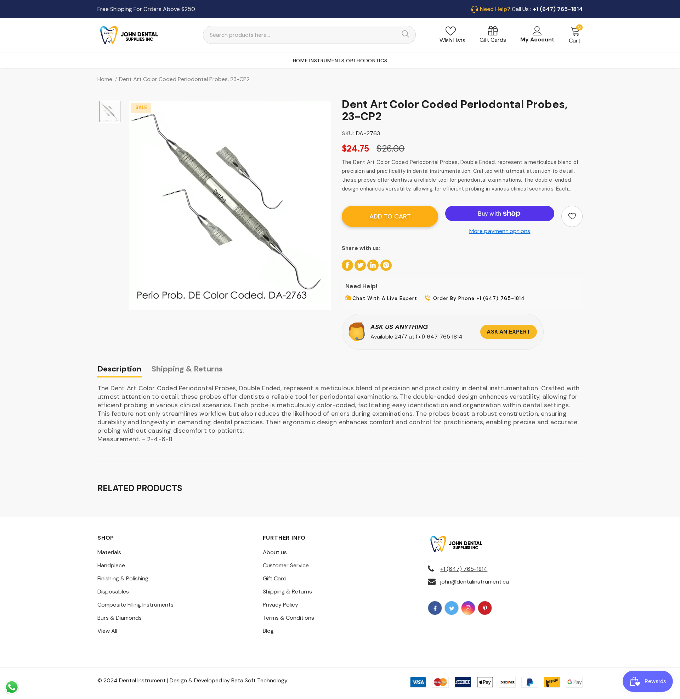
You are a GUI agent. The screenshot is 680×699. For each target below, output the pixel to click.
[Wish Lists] (572, 216)
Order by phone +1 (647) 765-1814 (479, 298)
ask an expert (509, 331)
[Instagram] (468, 608)
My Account (537, 39)
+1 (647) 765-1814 (463, 569)
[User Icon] (537, 30)
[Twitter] (451, 608)
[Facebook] (435, 608)
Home (104, 79)
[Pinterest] (485, 608)
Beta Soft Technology (259, 680)
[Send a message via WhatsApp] (12, 687)
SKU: (348, 133)
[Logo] (129, 35)
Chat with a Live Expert (384, 298)
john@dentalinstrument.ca (474, 581)
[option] (230, 202)
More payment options (500, 231)
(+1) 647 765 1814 (439, 336)
